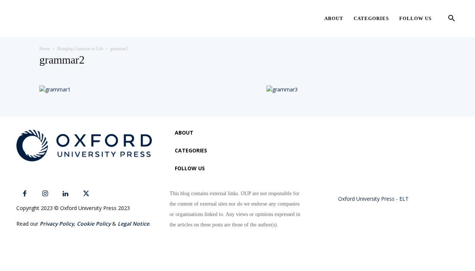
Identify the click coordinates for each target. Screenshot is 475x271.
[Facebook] (24, 193)
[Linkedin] (65, 193)
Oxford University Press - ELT (373, 198)
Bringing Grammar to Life (80, 48)
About (333, 18)
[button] (451, 19)
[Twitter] (86, 193)
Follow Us (415, 18)
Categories (371, 18)
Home (44, 48)
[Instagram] (45, 193)
